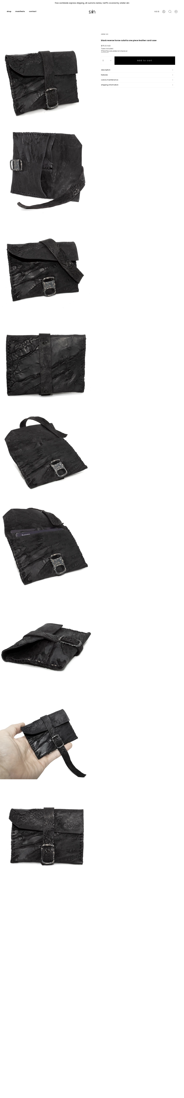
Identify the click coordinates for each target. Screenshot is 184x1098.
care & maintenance (109, 80)
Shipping (105, 51)
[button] (9, 11)
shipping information (109, 85)
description (105, 70)
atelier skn (104, 34)
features (104, 75)
